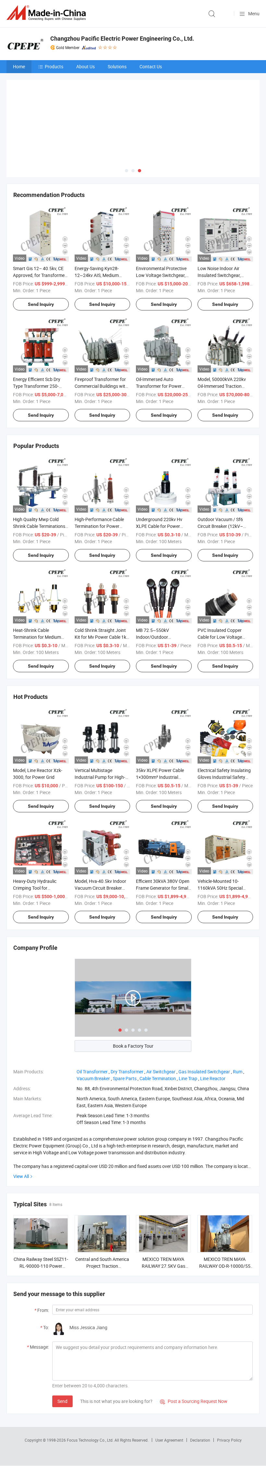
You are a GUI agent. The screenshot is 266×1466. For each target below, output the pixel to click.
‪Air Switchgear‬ (160, 1027)
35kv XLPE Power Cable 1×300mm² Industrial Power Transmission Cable (162, 732)
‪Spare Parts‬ (125, 1034)
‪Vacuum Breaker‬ (93, 1034)
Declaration (200, 1395)
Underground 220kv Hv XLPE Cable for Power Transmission (159, 481)
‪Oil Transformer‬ (92, 1027)
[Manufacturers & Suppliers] (47, 12)
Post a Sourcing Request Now (193, 1357)
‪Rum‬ (237, 1027)
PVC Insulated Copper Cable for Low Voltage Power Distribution (220, 592)
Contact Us (150, 66)
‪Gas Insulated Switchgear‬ (204, 1027)
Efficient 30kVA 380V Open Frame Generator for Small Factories (162, 843)
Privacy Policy (229, 1395)
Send (62, 1356)
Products (54, 66)
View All (21, 1132)
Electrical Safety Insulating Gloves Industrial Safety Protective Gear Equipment (224, 732)
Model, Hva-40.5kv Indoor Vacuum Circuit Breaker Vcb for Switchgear (100, 843)
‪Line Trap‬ (188, 1034)
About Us (85, 66)
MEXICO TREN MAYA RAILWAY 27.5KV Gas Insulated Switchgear (163, 1221)
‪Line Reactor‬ (212, 1034)
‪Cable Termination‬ (157, 1034)
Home (19, 66)
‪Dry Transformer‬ (127, 1027)
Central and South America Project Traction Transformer (102, 1221)
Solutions (117, 66)
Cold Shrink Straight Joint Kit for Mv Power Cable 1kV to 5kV (102, 592)
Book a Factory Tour (133, 1001)
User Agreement (169, 1395)
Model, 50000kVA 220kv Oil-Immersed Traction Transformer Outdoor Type (224, 341)
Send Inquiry (41, 259)
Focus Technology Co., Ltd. (91, 1395)
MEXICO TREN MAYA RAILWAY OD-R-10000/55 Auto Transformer (224, 1221)
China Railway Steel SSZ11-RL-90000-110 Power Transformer (41, 1221)
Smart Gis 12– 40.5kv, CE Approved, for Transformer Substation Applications (39, 230)
